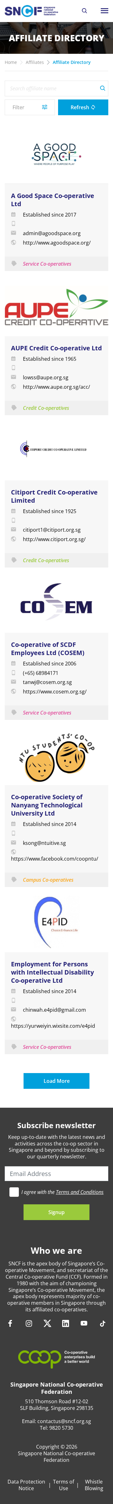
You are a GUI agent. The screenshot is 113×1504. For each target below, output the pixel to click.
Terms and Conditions (80, 1192)
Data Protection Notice (26, 1485)
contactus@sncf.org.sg (64, 1421)
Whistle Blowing (94, 1485)
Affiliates (35, 62)
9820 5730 (61, 1427)
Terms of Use (63, 1485)
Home (11, 62)
